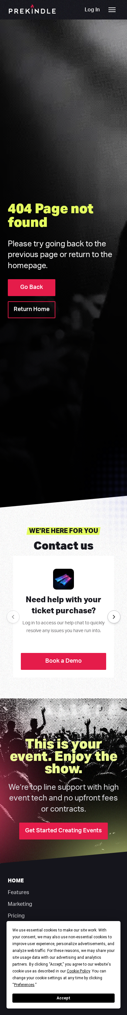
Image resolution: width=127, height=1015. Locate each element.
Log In (92, 9)
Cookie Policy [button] (78, 971)
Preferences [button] (24, 984)
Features (18, 892)
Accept (63, 998)
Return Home (31, 309)
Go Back (31, 287)
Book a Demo (63, 661)
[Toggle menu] (112, 10)
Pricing (16, 915)
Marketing (20, 904)
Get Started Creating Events (63, 831)
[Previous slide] (13, 616)
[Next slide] (113, 616)
